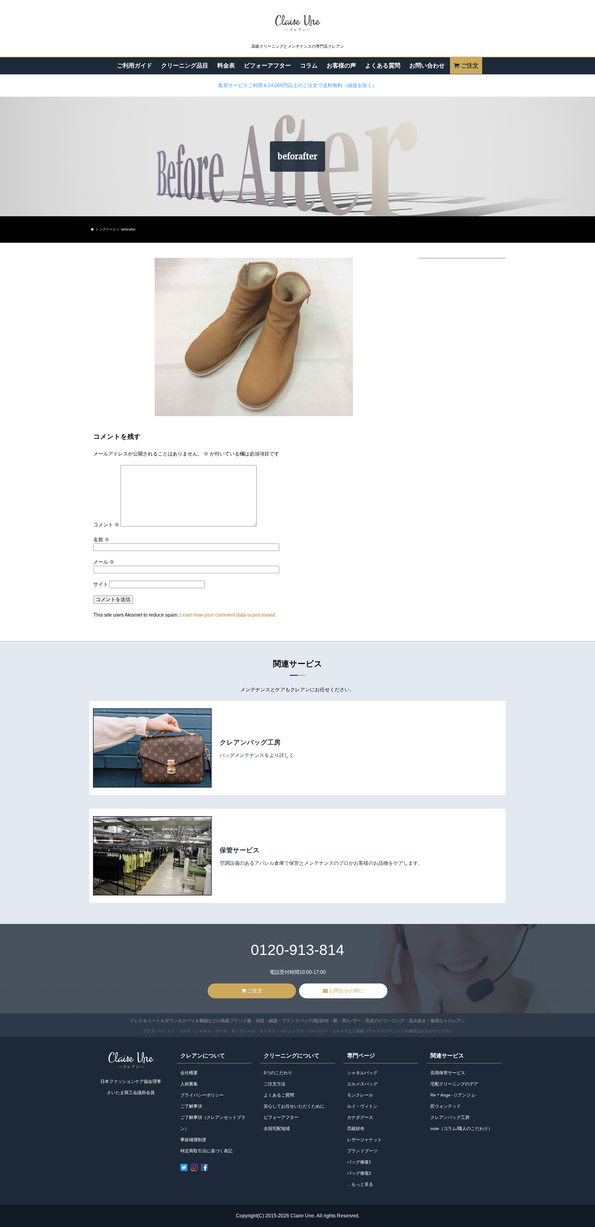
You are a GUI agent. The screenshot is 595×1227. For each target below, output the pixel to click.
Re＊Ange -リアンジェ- (453, 1095)
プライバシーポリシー (202, 1095)
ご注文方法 (274, 1083)
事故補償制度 (193, 1139)
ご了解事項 (191, 1106)
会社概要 (189, 1072)
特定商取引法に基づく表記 (206, 1150)
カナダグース (360, 1117)
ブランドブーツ (362, 1150)
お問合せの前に (346, 990)
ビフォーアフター (267, 65)
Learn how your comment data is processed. (228, 615)
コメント (106, 524)
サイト (100, 584)
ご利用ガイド (134, 65)
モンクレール (360, 1095)
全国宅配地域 (277, 1128)
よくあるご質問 (279, 1095)
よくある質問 (382, 65)
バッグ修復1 (359, 1161)
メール (103, 562)
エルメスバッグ (362, 1083)
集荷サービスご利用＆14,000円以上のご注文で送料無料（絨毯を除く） (297, 85)
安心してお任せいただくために (294, 1106)
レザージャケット (364, 1139)
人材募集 (189, 1083)
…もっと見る (360, 1184)
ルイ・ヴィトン (362, 1106)
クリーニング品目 (184, 65)
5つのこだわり (278, 1072)
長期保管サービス (447, 1072)
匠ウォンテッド (445, 1106)
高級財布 (355, 1128)
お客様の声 (341, 65)
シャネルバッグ (362, 1072)
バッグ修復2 (359, 1173)
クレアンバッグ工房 (449, 1117)
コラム (309, 65)
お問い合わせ (427, 65)
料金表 (226, 65)
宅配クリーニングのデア (454, 1083)
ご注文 (469, 65)
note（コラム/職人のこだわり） (461, 1128)
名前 (101, 539)
